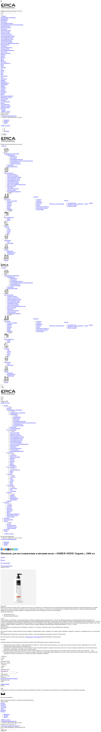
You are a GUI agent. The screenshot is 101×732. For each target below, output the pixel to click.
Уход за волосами (14, 432)
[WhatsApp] (13, 549)
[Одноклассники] (4, 549)
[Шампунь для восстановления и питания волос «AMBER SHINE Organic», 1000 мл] (18, 604)
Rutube (5, 123)
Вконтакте (6, 120)
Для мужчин (13, 488)
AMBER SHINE (5, 684)
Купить (9, 524)
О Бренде (9, 505)
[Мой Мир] (6, 549)
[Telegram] (4, 129)
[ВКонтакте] (2, 549)
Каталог (9, 408)
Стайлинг (12, 477)
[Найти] (2, 14)
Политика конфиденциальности (11, 725)
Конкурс (3, 711)
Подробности (4, 671)
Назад (10, 407)
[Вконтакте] (4, 128)
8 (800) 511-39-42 (5, 111)
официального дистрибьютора (34, 637)
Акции (2, 708)
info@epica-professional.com (9, 116)
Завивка (12, 495)
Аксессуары (13, 455)
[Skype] (15, 549)
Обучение (3, 705)
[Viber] (10, 549)
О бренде (3, 704)
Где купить (4, 707)
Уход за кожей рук (15, 469)
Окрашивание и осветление (17, 412)
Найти (2, 730)
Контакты (3, 710)
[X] (8, 549)
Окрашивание (17, 417)
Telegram (6, 121)
